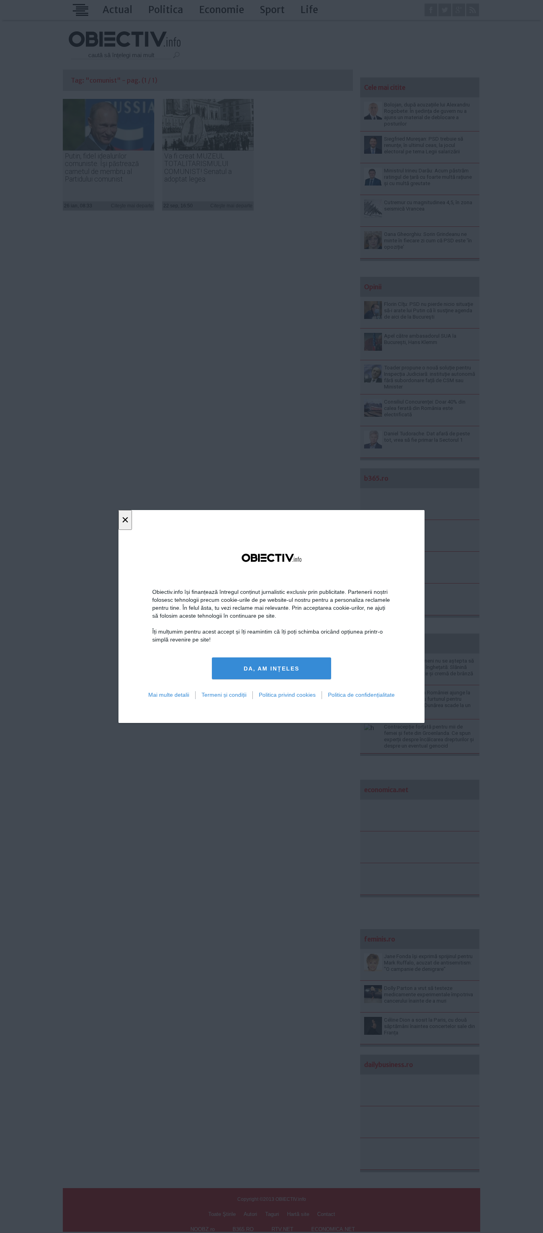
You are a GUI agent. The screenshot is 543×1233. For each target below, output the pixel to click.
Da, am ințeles (271, 668)
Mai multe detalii (168, 695)
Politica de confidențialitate (361, 695)
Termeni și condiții (224, 695)
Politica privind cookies (287, 695)
